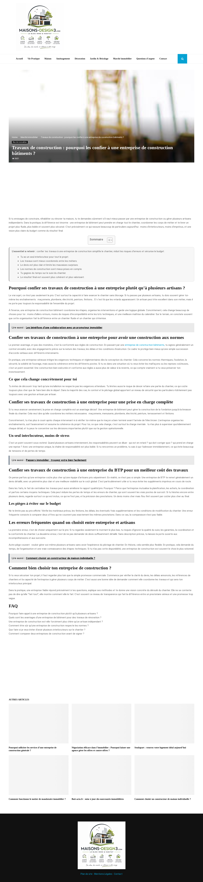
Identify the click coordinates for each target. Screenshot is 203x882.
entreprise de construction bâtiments (144, 345)
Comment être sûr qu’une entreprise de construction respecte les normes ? (49, 625)
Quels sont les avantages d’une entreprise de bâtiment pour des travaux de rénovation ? (55, 617)
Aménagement (63, 58)
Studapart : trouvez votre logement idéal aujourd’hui (160, 747)
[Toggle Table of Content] (108, 240)
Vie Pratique (34, 58)
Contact (163, 58)
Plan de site (86, 874)
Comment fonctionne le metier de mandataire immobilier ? (37, 799)
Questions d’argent (145, 58)
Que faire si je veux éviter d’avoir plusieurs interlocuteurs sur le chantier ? (47, 629)
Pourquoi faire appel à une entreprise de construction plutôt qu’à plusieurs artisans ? (53, 613)
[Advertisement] (129, 27)
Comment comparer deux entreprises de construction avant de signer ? (46, 633)
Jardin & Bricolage (99, 58)
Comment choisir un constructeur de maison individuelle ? (162, 799)
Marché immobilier (122, 58)
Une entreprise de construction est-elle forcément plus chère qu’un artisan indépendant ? (56, 621)
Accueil (19, 58)
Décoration (80, 58)
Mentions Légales (103, 874)
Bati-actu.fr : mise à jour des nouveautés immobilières (98, 799)
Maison (47, 58)
